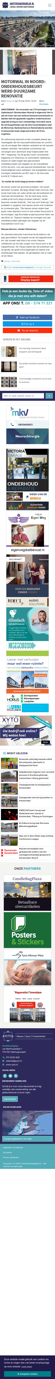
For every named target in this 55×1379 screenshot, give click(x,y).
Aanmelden (10, 1099)
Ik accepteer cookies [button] (28, 1374)
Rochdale (44, 104)
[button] (1, 62)
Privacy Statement (11, 1157)
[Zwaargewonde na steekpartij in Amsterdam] (9, 789)
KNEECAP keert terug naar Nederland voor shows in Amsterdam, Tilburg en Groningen (36, 813)
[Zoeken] (49, 395)
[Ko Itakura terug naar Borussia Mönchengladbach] (9, 827)
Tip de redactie (30, 330)
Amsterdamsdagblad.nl (22, 3)
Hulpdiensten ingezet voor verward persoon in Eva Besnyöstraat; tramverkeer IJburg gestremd (36, 775)
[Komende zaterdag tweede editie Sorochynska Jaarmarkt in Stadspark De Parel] (9, 763)
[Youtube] (10, 1076)
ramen (7, 261)
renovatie (15, 261)
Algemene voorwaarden (13, 1147)
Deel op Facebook (29, 317)
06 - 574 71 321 (38, 303)
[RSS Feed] (16, 1076)
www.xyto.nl (12, 1064)
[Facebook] (5, 1076)
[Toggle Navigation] (50, 5)
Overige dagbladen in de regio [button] (18, 1138)
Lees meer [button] (26, 1366)
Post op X (29, 323)
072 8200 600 (13, 1057)
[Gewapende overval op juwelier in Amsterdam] (9, 801)
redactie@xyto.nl (14, 1061)
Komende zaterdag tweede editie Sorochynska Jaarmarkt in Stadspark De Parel (35, 762)
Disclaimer (7, 1152)
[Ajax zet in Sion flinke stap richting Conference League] (9, 840)
